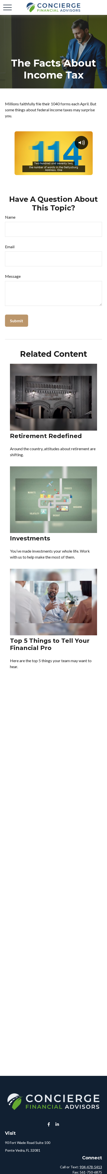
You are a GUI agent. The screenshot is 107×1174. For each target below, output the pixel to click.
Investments (30, 538)
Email (9, 246)
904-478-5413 (91, 1167)
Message (13, 276)
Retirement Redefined (46, 436)
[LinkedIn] (57, 1124)
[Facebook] (49, 1124)
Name (10, 217)
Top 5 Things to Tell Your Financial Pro (50, 644)
